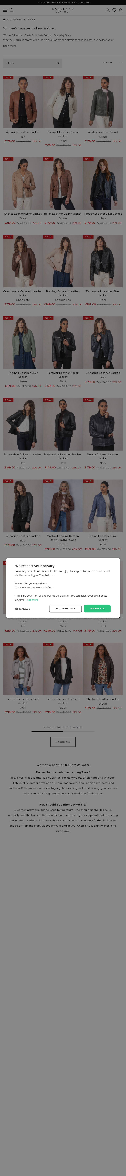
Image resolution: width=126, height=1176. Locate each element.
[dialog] (63, 588)
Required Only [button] (65, 608)
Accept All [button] (97, 608)
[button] (22, 608)
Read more (32, 599)
